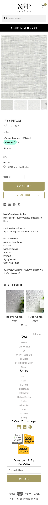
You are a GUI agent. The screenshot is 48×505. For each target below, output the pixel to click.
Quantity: (6, 176)
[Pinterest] (19, 204)
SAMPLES (24, 342)
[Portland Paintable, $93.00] (15, 301)
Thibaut (24, 376)
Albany (24, 409)
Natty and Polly (24, 393)
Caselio (24, 380)
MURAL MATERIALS (24, 346)
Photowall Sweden (24, 397)
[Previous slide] (5, 67)
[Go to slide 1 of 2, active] (22, 325)
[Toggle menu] (3, 6)
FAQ (24, 350)
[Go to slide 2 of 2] (26, 325)
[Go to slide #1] (7, 105)
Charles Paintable (35, 316)
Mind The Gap (24, 389)
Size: (5, 157)
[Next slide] (43, 67)
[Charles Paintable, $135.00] (35, 301)
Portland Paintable (14, 316)
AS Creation (24, 384)
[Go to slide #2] (20, 105)
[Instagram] (18, 426)
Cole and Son (24, 405)
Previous (5, 304)
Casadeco (24, 401)
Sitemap (24, 367)
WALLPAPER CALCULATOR (24, 355)
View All (24, 417)
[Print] (14, 204)
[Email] (9, 204)
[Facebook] (4, 204)
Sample (18, 167)
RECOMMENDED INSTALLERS (24, 363)
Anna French (24, 413)
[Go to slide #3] (34, 105)
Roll (9, 162)
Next (42, 304)
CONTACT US (24, 359)
